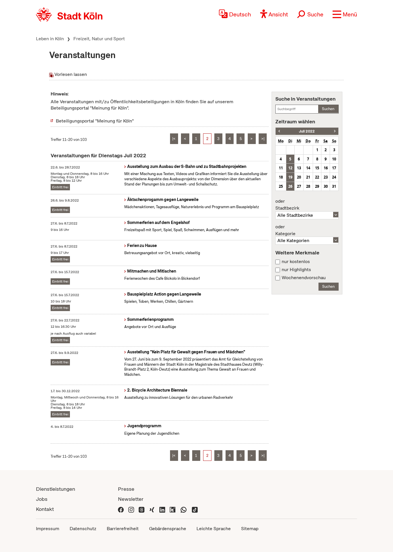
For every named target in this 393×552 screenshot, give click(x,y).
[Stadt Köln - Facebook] (121, 509)
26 (290, 186)
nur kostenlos (296, 261)
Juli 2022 (307, 131)
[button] (345, 14)
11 (281, 167)
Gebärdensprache (167, 529)
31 (334, 186)
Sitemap (249, 529)
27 (299, 186)
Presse (126, 489)
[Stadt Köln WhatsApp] (183, 509)
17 (334, 167)
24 (334, 177)
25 (281, 186)
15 (317, 167)
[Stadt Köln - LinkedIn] (162, 509)
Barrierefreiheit (123, 529)
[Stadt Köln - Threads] (141, 509)
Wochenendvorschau (304, 277)
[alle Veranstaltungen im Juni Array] (279, 131)
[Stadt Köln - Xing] (152, 509)
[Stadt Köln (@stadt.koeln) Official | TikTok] (195, 509)
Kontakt (45, 509)
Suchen (328, 108)
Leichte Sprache (214, 529)
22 (317, 177)
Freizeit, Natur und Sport (99, 39)
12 (290, 167)
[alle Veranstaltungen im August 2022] (334, 131)
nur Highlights (296, 269)
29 (317, 186)
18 (281, 177)
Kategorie (285, 230)
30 (326, 186)
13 (299, 167)
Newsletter (131, 499)
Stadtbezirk (287, 204)
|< (173, 138)
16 (326, 167)
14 (308, 167)
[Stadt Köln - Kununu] (172, 509)
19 (290, 177)
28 (308, 186)
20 (299, 177)
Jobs (41, 499)
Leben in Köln (50, 39)
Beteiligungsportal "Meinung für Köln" (95, 121)
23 (326, 177)
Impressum (47, 529)
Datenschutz (83, 529)
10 (334, 159)
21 (308, 177)
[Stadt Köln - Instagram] (131, 509)
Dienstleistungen (55, 489)
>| (262, 138)
